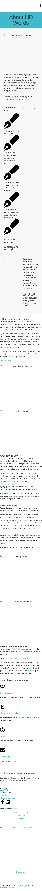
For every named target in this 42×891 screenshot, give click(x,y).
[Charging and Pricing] (2, 706)
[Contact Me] (2, 750)
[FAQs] (2, 729)
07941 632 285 (5, 795)
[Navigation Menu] (38, 5)
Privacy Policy (19, 886)
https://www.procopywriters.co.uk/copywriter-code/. (17, 484)
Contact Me (5, 757)
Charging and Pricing (9, 713)
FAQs (2, 736)
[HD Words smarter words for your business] (9, 5)
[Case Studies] (2, 686)
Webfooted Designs (7, 887)
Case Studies (6, 693)
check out (30, 671)
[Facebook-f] (2, 801)
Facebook (28, 658)
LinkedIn (18, 658)
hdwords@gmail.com (7, 798)
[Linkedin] (7, 801)
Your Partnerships (18, 649)
